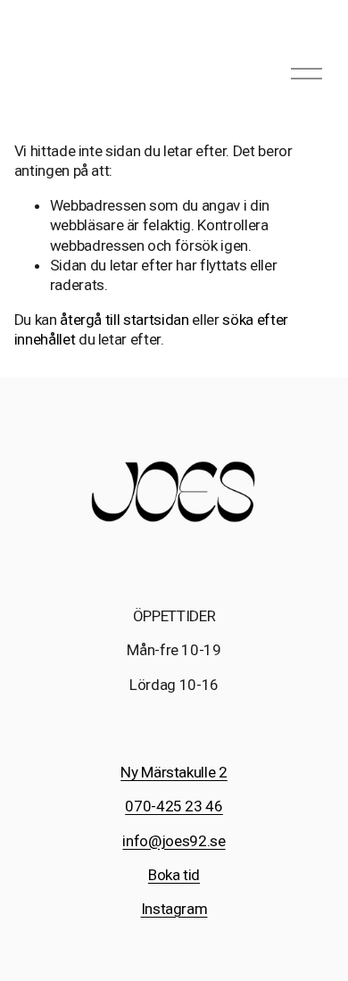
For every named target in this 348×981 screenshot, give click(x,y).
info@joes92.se (173, 841)
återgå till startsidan (124, 319)
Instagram (174, 909)
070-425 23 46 (174, 806)
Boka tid (174, 875)
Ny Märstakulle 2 (174, 772)
